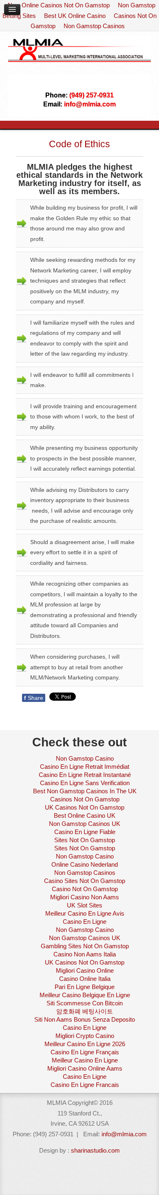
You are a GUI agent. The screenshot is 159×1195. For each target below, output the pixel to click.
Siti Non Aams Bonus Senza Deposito (84, 1019)
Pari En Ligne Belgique (85, 986)
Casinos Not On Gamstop (84, 799)
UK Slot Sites (84, 905)
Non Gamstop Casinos (94, 25)
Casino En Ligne (84, 921)
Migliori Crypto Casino (84, 1035)
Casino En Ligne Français (85, 1052)
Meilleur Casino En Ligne (85, 1060)
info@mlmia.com (124, 1134)
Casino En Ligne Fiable (84, 831)
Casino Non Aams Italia (84, 954)
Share (33, 698)
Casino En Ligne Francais (85, 1084)
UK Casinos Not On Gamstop (84, 807)
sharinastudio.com (95, 1150)
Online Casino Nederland (84, 864)
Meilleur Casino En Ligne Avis (84, 913)
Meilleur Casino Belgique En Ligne (85, 994)
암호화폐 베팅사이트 (84, 1011)
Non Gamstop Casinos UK (84, 823)
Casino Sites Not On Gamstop (84, 880)
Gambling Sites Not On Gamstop (85, 946)
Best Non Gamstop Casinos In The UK (85, 791)
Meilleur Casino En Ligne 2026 (84, 1043)
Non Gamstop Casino (85, 758)
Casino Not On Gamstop (85, 888)
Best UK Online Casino (75, 15)
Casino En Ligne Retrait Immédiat (84, 766)
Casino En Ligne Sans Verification (85, 782)
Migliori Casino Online (85, 970)
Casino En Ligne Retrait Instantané (85, 774)
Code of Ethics (79, 144)
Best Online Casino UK (84, 815)
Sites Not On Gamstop (84, 839)
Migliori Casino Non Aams (84, 897)
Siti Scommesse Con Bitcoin (84, 1003)
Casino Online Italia (84, 978)
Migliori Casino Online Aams (84, 1068)
